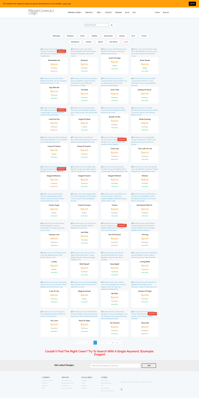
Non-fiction (113, 42)
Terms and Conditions (107, 391)
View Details (54, 54)
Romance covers (106, 383)
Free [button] (99, 12)
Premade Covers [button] (74, 12)
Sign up (166, 12)
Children (94, 36)
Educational (108, 36)
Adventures (75, 42)
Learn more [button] (67, 4)
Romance (70, 36)
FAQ (134, 12)
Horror (82, 36)
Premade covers (66, 380)
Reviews (118, 12)
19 (117, 342)
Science (89, 42)
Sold (126, 42)
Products (44, 383)
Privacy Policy (105, 388)
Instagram (84, 385)
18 (113, 342)
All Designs (56, 36)
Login (157, 12)
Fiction (144, 36)
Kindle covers (66, 385)
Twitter (83, 383)
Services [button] (88, 12)
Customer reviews (47, 380)
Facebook (84, 380)
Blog (127, 12)
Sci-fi (133, 36)
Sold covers (104, 380)
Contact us (45, 385)
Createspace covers (67, 383)
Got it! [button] (192, 4)
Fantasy (122, 36)
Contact (108, 12)
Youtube (83, 388)
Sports (100, 42)
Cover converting (67, 388)
